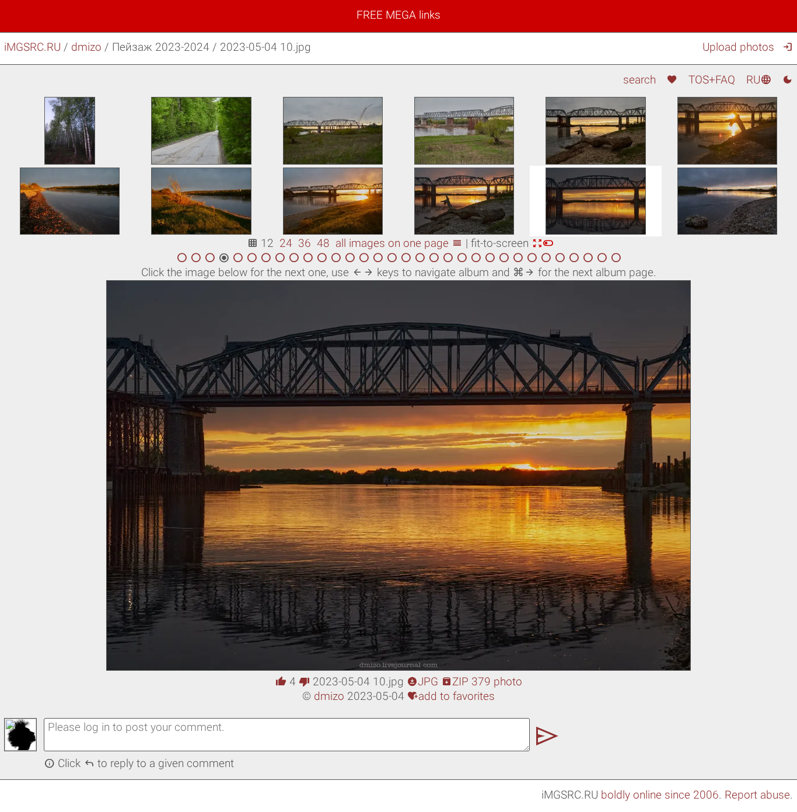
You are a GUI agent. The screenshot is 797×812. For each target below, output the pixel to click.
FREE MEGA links (398, 15)
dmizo (86, 47)
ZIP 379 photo (481, 681)
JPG (422, 681)
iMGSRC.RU (32, 47)
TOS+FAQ (711, 79)
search (639, 79)
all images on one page (399, 243)
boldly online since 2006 (660, 794)
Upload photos (738, 47)
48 (323, 243)
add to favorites (451, 696)
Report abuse (757, 794)
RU (758, 79)
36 (304, 243)
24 (285, 243)
